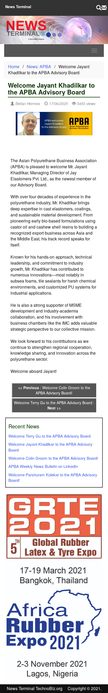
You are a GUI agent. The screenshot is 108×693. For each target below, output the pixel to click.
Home (13, 66)
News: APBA (39, 66)
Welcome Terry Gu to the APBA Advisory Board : (54, 405)
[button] (8, 30)
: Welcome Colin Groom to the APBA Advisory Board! (54, 390)
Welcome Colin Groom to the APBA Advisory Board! (53, 458)
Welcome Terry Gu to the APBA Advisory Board (49, 436)
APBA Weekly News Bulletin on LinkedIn (43, 466)
